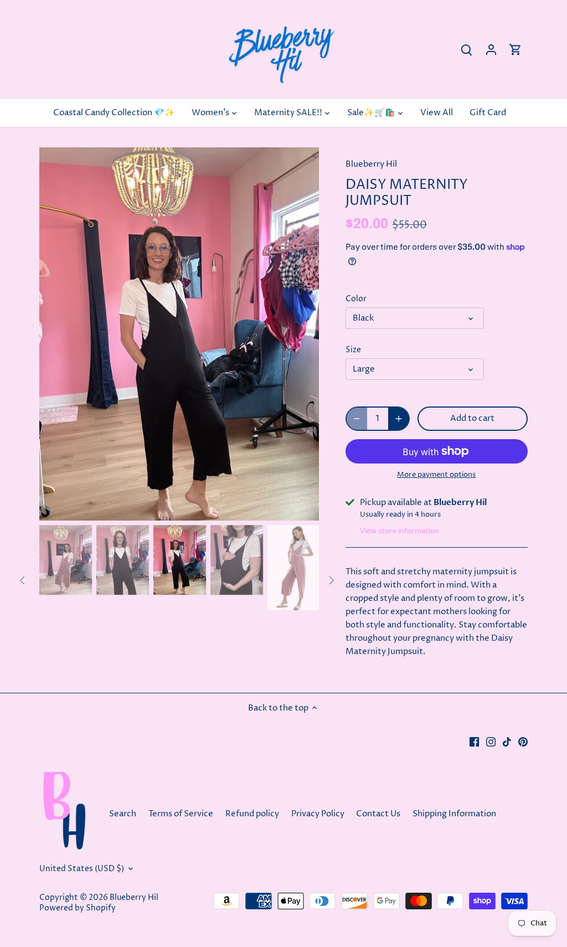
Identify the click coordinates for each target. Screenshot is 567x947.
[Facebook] (474, 741)
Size (353, 350)
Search (122, 814)
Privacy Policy (317, 814)
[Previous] (56, 333)
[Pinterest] (523, 741)
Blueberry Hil (371, 164)
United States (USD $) (81, 868)
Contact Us (379, 814)
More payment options (436, 474)
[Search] (467, 49)
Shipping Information (454, 814)
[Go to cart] (515, 49)
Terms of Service (180, 814)
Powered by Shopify (77, 908)
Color (356, 299)
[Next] (302, 333)
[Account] (491, 49)
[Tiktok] (507, 741)
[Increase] (398, 418)
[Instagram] (491, 741)
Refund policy (252, 814)
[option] (179, 333)
